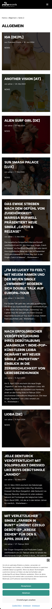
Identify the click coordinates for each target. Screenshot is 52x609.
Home (4, 18)
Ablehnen (26, 593)
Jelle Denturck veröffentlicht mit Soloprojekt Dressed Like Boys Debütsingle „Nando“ (24, 465)
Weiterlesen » (33, 257)
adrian (10, 84)
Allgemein (13, 18)
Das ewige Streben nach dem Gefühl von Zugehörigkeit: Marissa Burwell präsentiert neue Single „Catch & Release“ (24, 217)
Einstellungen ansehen (26, 600)
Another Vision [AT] (22, 79)
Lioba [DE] (13, 414)
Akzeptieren (26, 586)
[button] (48, 560)
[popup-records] (9, 4)
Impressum (27, 605)
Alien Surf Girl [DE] (22, 121)
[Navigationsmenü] (47, 4)
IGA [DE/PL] (13, 37)
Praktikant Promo (14, 42)
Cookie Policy (17, 605)
